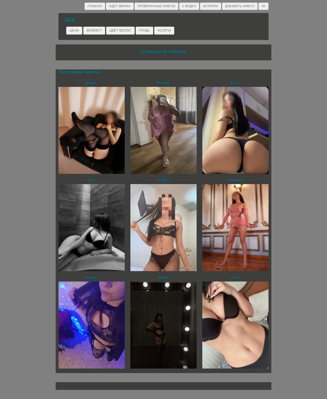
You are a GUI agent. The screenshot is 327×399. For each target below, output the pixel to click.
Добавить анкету (240, 6)
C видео (189, 6)
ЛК (263, 6)
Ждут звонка (120, 6)
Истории (210, 6)
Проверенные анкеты (156, 6)
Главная (95, 6)
